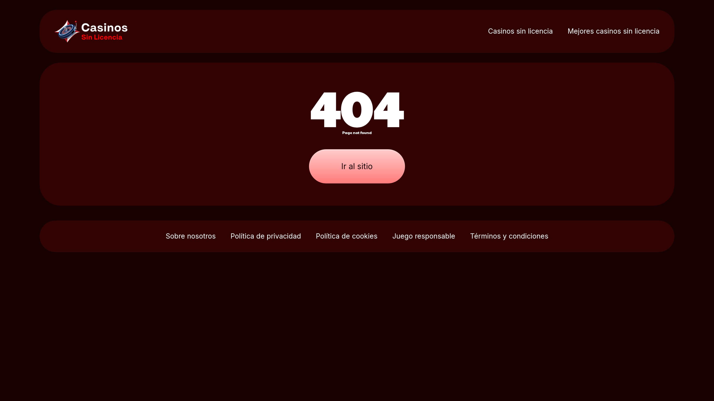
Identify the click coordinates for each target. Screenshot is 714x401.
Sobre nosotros (191, 236)
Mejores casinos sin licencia (614, 31)
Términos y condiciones (509, 236)
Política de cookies (346, 236)
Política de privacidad (266, 236)
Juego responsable (423, 236)
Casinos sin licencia (520, 31)
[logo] (94, 31)
